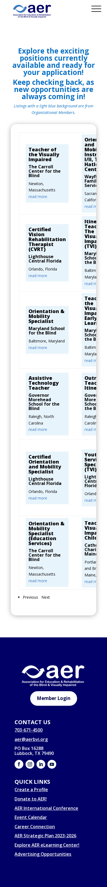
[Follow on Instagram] (30, 764)
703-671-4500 (29, 730)
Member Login (54, 698)
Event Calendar (31, 817)
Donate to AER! (31, 799)
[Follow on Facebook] (19, 764)
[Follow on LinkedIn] (40, 764)
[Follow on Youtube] (51, 764)
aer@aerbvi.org (31, 739)
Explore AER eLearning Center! (47, 845)
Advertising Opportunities (43, 854)
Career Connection (35, 827)
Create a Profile (31, 789)
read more (38, 196)
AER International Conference (46, 808)
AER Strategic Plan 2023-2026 (45, 836)
